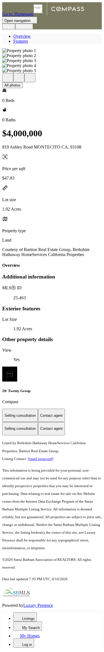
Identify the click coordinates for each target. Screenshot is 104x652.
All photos (12, 85)
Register (24, 26)
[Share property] (29, 77)
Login (8, 26)
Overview (22, 36)
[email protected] (40, 459)
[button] (52, 50)
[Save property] (18, 77)
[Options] (7, 77)
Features (20, 41)
